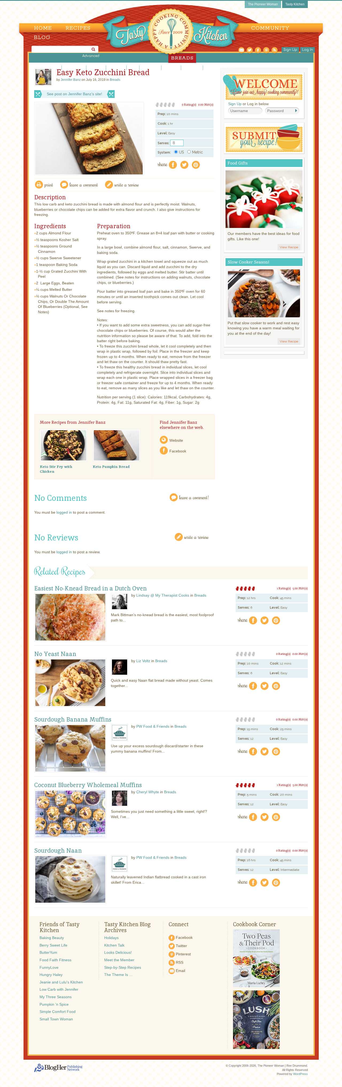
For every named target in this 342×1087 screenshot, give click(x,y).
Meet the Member (119, 960)
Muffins (133, 68)
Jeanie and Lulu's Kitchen (61, 982)
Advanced (90, 56)
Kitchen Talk (114, 945)
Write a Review (196, 536)
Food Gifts (238, 163)
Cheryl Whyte (147, 792)
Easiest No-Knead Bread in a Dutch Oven (90, 589)
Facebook (177, 451)
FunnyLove (49, 967)
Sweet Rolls (171, 68)
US (181, 152)
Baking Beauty (52, 938)
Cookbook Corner (254, 924)
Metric (197, 152)
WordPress (300, 1073)
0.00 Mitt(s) (205, 104)
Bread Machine (74, 68)
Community (270, 28)
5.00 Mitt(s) (300, 588)
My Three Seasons (56, 997)
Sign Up (290, 50)
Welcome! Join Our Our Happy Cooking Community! (262, 87)
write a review (127, 184)
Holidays (111, 938)
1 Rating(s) (284, 588)
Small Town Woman (56, 1019)
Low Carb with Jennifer (59, 989)
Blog (42, 37)
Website (176, 440)
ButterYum (48, 952)
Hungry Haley (51, 974)
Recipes (78, 28)
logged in (64, 512)
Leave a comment (84, 184)
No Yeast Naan (55, 654)
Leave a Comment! (194, 497)
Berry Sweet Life (53, 945)
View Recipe (289, 247)
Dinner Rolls (116, 68)
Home (43, 28)
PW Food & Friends (152, 726)
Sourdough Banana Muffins (72, 720)
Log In (307, 50)
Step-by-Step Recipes (122, 967)
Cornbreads (96, 68)
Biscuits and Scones (45, 68)
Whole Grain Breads (219, 68)
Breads (115, 80)
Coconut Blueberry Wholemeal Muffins (88, 785)
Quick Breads (150, 68)
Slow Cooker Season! (248, 262)
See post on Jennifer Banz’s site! (74, 94)
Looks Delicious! (118, 952)
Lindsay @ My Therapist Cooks (162, 595)
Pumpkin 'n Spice (54, 1004)
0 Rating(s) (189, 104)
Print (49, 184)
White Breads (192, 68)
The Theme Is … (118, 974)
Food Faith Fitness (55, 960)
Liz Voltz (143, 661)
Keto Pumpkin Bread (111, 466)
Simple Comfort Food (58, 1011)
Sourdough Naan (58, 851)
